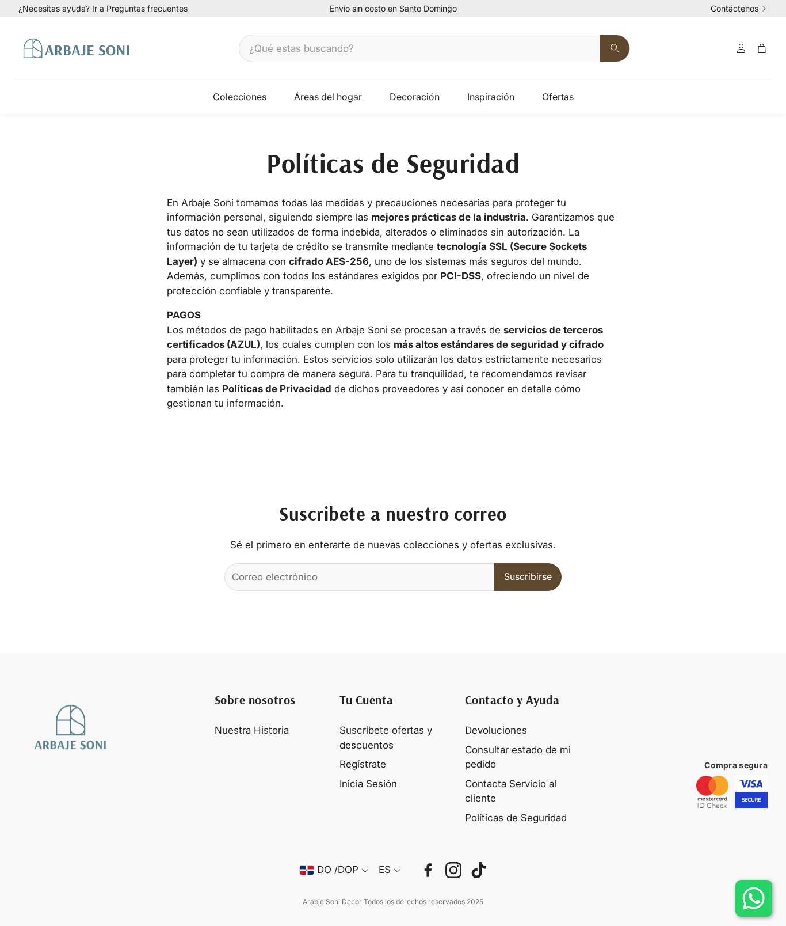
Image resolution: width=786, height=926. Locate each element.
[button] (434, 48)
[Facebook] (428, 870)
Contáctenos (734, 9)
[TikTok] (479, 870)
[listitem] (712, 792)
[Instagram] (453, 870)
